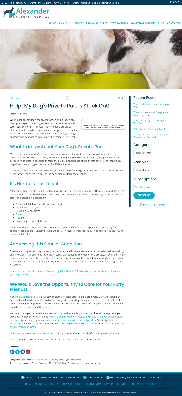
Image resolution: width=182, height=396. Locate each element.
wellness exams (56, 316)
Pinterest (67, 339)
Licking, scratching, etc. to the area (34, 207)
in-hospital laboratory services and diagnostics (70, 320)
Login (87, 392)
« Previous (15, 98)
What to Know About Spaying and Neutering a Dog (151, 114)
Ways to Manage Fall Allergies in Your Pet (150, 122)
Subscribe (144, 195)
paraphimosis (76, 360)
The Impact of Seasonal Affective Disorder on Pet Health (150, 136)
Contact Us (137, 384)
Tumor (19, 214)
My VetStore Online (143, 23)
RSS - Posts (159, 204)
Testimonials (119, 23)
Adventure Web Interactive (128, 392)
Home (52, 23)
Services (78, 23)
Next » (121, 98)
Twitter (53, 339)
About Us (64, 23)
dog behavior (60, 360)
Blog (161, 23)
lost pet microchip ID (88, 316)
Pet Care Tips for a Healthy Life (149, 129)
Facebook (42, 339)
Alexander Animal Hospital (24, 296)
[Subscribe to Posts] (146, 204)
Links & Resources (97, 23)
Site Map (152, 384)
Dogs (23, 360)
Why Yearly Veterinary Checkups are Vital (152, 105)
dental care (106, 316)
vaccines (71, 316)
